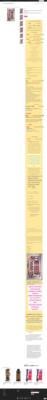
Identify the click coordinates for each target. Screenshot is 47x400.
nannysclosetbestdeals (8, 3)
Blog (40, 3)
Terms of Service (4, 394)
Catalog (38, 3)
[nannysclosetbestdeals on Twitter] (17, 391)
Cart (37, 0)
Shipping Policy (4, 395)
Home (35, 3)
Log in (30, 0)
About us (43, 3)
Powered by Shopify (28, 397)
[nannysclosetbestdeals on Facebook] (18, 391)
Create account (33, 0)
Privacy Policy (4, 393)
